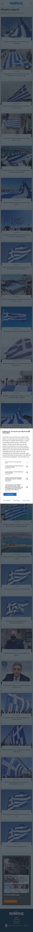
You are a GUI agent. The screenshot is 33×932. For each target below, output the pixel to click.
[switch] (26, 466)
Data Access (16, 500)
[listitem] (16, 462)
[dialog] (16, 466)
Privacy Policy (26, 500)
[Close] (29, 431)
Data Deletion (7, 500)
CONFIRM (10, 494)
